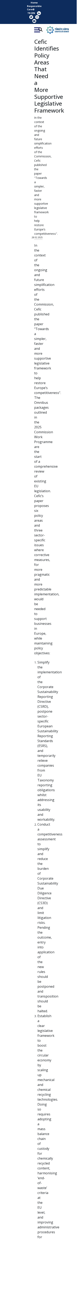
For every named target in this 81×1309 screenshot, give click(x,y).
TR (29, 13)
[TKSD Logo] (57, 30)
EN (33, 13)
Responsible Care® (34, 8)
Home (34, 2)
